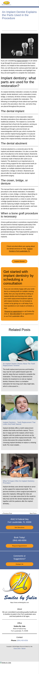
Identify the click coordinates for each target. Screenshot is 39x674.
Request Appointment (19, 546)
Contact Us (19, 564)
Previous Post (7, 513)
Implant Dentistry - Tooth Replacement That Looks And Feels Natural (19, 423)
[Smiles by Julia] (5, 662)
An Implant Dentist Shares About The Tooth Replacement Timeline (19, 364)
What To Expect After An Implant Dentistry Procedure (18, 482)
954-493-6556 (15, 314)
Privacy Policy (17, 648)
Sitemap (24, 648)
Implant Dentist (19, 261)
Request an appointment (13, 311)
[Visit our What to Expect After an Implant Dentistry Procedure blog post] (19, 466)
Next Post (33, 513)
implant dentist (21, 61)
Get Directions (19, 527)
